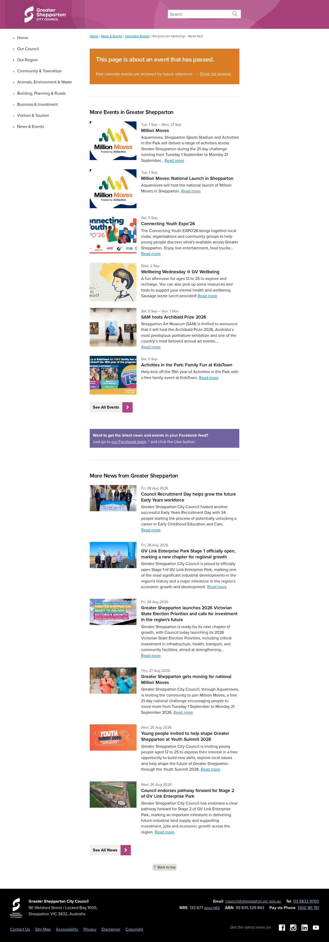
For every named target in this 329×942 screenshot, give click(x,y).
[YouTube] (316, 927)
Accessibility (67, 929)
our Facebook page (130, 441)
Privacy (90, 929)
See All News (105, 850)
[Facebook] (282, 927)
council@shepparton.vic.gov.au (253, 901)
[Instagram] (293, 927)
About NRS (212, 907)
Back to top (167, 867)
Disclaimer (111, 929)
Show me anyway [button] (215, 73)
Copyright (134, 929)
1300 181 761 (308, 907)
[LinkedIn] (304, 927)
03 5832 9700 (306, 901)
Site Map (43, 929)
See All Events (106, 407)
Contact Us (20, 929)
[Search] (235, 14)
